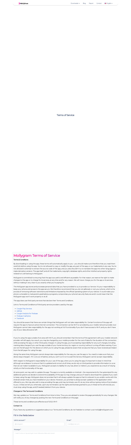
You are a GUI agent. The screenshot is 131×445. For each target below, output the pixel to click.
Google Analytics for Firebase (27, 313)
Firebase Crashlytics (24, 316)
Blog (84, 3)
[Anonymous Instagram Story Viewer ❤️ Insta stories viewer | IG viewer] (23, 3)
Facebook (20, 318)
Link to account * (19, 420)
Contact (99, 3)
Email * (69, 420)
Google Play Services (24, 309)
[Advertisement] (65, 236)
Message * (17, 429)
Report (91, 3)
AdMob (19, 311)
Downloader (74, 3)
